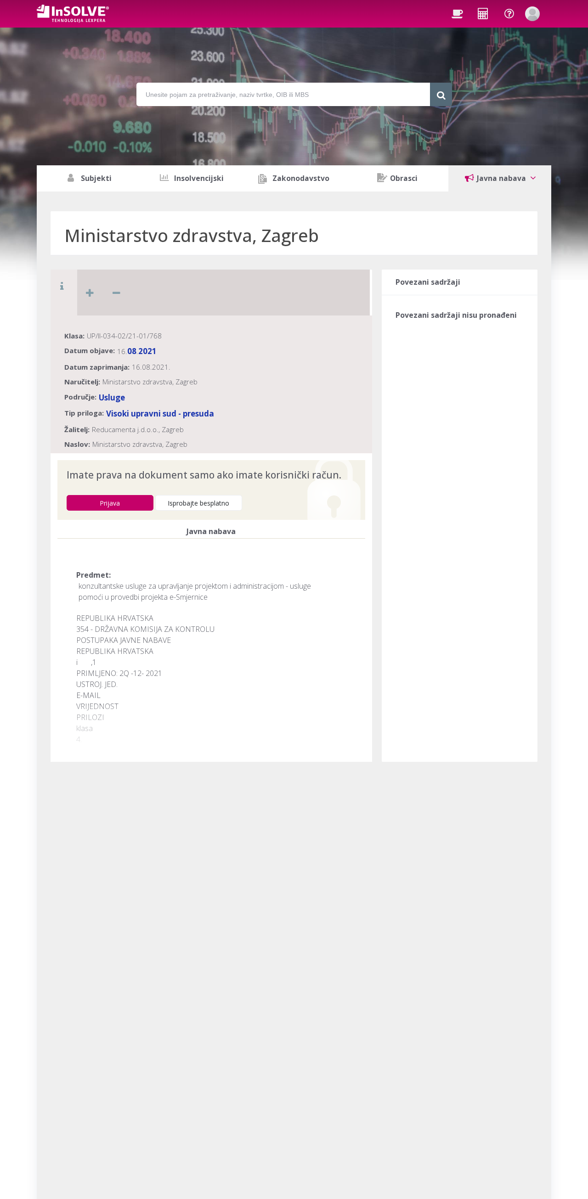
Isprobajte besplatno (198, 503)
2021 (147, 351)
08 (131, 351)
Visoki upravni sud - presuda (160, 413)
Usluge (112, 397)
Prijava (110, 503)
